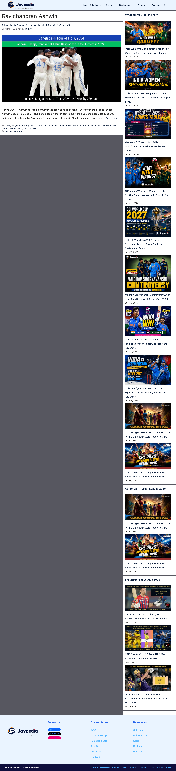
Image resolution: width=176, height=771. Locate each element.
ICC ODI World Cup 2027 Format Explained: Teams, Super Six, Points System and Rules (144, 244)
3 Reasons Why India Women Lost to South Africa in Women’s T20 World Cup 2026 (147, 195)
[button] (164, 5)
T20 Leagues (125, 5)
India (56, 125)
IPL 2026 (95, 756)
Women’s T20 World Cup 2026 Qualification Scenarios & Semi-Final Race (145, 146)
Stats (136, 740)
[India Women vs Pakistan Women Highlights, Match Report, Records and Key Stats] (148, 321)
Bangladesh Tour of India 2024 (38, 125)
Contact (115, 767)
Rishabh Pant (16, 128)
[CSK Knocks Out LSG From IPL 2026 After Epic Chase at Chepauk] (148, 638)
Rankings (156, 5)
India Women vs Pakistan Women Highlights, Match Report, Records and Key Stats (146, 343)
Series (109, 5)
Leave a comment (13, 131)
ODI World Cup (99, 735)
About (124, 767)
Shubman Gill (29, 128)
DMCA (95, 767)
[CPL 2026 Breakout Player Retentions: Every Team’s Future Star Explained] (148, 456)
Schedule (94, 5)
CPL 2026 (96, 751)
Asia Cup (95, 746)
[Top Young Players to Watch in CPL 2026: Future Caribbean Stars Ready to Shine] (148, 416)
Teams (141, 5)
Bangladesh (17, 125)
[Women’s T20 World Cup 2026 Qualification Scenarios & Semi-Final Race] (148, 124)
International (66, 125)
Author (133, 767)
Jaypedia (16, 767)
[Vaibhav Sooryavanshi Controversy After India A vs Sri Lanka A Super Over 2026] (148, 274)
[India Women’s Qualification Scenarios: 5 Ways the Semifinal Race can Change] (148, 34)
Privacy (160, 767)
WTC (93, 730)
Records (138, 751)
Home (85, 5)
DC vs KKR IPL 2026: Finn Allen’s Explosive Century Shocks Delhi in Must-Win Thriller (147, 698)
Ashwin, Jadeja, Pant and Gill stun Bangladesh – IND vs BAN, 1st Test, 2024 (36, 25)
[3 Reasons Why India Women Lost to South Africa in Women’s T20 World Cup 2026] (148, 173)
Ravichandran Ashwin (98, 125)
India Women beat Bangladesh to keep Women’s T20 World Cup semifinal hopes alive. (147, 97)
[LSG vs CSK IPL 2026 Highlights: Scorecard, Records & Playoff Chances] (148, 598)
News (7, 125)
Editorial (142, 767)
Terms (151, 767)
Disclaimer (105, 767)
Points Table (140, 735)
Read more (112, 118)
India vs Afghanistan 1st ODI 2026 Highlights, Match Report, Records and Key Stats (146, 392)
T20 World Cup (99, 740)
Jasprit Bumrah (80, 125)
